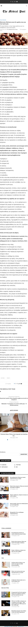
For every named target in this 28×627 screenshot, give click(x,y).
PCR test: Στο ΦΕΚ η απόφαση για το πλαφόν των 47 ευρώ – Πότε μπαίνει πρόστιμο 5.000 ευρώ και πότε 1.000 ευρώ (18, 603)
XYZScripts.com (20, 626)
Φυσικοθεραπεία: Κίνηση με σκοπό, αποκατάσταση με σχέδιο (18, 478)
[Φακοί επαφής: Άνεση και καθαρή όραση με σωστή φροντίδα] (4, 506)
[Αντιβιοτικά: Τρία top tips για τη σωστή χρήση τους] (5, 582)
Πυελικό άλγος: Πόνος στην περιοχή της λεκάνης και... (14, 434)
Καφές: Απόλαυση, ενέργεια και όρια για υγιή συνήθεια (19, 495)
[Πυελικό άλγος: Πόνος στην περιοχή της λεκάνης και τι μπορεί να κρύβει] (14, 422)
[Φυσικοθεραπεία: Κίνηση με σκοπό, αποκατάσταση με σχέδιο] (4, 479)
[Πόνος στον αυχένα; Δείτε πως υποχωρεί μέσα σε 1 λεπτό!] (5, 573)
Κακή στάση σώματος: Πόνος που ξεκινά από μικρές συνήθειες (19, 486)
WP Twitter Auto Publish (9, 626)
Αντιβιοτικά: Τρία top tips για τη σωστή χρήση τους (18, 580)
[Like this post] (15, 383)
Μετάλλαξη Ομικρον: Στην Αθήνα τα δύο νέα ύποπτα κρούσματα (18, 611)
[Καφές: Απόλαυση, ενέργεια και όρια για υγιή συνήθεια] (4, 497)
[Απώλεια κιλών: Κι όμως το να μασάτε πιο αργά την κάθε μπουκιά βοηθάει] (5, 565)
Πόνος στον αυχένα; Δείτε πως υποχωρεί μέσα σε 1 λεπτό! (18, 572)
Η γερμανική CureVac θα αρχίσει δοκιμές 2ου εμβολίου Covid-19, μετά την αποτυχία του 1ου (18, 594)
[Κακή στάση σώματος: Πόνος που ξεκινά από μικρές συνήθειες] (4, 488)
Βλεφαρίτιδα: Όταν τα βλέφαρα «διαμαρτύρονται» (17, 513)
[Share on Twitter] (18, 383)
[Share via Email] (21, 383)
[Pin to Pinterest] (19, 383)
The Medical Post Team (12, 29)
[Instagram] (14, 623)
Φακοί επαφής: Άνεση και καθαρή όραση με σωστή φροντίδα (19, 504)
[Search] (26, 6)
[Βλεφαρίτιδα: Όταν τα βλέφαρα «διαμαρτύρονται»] (4, 514)
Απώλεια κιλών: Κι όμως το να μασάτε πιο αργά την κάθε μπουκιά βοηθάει (18, 564)
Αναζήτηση (2, 452)
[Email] (17, 623)
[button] (1, 426)
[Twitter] (12, 1)
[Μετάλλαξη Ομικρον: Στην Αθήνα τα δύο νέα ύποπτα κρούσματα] (5, 613)
